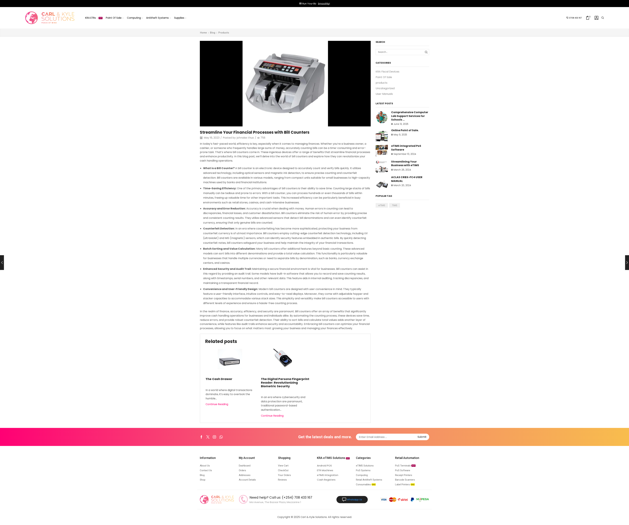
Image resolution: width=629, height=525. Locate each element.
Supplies (179, 18)
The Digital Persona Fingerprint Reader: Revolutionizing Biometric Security (285, 382)
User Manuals (384, 94)
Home (203, 32)
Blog (212, 32)
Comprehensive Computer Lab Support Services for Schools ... (409, 116)
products (223, 32)
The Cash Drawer (219, 379)
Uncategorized (385, 88)
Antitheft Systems (157, 18)
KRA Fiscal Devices (387, 71)
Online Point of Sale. (405, 130)
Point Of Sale (384, 77)
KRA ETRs (93, 18)
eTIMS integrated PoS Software (406, 147)
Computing (134, 18)
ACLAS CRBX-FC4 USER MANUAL (406, 179)
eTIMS (381, 205)
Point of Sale (114, 18)
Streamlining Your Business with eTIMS (405, 163)
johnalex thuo (245, 138)
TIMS (394, 205)
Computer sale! (328, 3)
